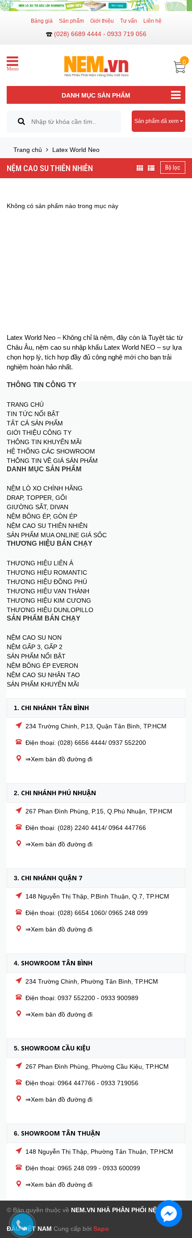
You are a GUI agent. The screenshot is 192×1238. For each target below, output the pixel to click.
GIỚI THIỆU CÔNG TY (39, 432)
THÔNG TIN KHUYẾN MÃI (44, 441)
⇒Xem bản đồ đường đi (58, 759)
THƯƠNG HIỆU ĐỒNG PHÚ (47, 581)
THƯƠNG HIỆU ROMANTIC (47, 572)
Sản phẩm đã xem (157, 121)
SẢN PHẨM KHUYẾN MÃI (43, 684)
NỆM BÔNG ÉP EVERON (42, 665)
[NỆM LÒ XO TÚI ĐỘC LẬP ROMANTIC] (96, 5)
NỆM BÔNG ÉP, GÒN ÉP (42, 516)
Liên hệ (152, 21)
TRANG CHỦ (25, 404)
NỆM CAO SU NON (34, 637)
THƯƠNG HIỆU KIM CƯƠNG (49, 600)
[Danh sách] (151, 168)
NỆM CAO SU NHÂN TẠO (43, 674)
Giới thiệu (102, 21)
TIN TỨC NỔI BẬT (33, 413)
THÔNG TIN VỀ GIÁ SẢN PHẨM (52, 460)
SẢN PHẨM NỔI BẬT (36, 656)
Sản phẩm (71, 21)
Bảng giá (42, 21)
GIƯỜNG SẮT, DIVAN (37, 507)
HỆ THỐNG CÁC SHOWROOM (51, 451)
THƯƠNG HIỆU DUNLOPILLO (50, 609)
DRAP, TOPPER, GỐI (37, 497)
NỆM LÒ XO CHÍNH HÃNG (45, 488)
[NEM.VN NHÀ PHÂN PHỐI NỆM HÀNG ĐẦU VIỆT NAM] (96, 61)
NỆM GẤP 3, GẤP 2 (35, 646)
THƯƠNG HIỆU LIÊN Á (40, 563)
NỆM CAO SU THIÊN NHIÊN (50, 168)
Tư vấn (128, 21)
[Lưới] (140, 168)
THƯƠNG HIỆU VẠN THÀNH (48, 591)
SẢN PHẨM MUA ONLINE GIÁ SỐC (57, 535)
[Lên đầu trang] (174, 1187)
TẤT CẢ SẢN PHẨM (35, 423)
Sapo (101, 1228)
